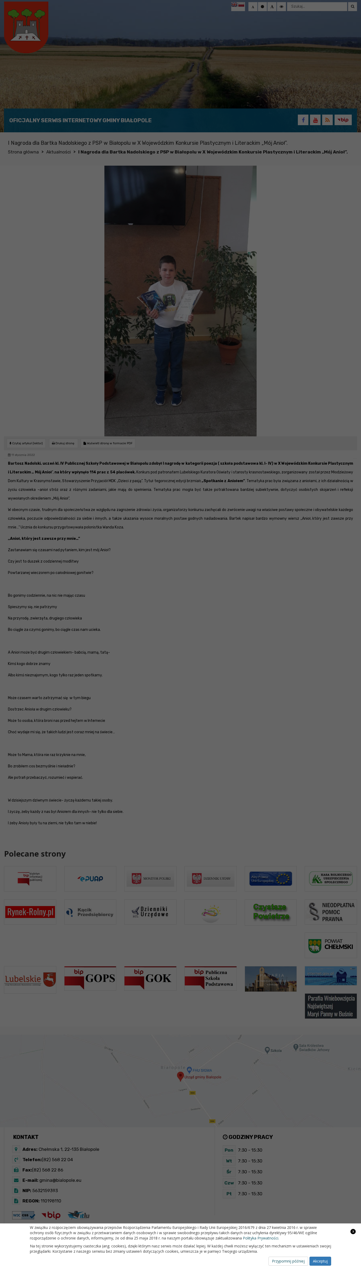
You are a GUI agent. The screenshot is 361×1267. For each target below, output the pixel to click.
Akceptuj (320, 1261)
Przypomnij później (288, 1261)
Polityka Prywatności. (261, 1238)
